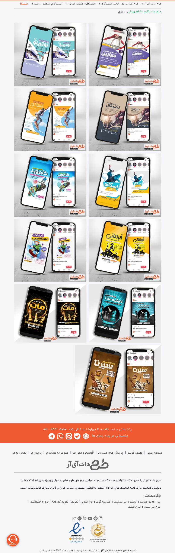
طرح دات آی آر (152, 4)
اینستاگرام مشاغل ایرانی (82, 4)
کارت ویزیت (147, 502)
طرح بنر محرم (152, 507)
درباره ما (36, 453)
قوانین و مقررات (83, 453)
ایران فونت (134, 507)
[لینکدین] (100, 519)
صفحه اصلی (154, 453)
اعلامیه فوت (103, 502)
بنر (158, 502)
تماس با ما (19, 453)
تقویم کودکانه (59, 502)
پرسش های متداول (110, 453)
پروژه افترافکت (39, 502)
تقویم (74, 502)
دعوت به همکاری (57, 453)
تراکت (133, 502)
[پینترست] (95, 519)
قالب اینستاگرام (110, 4)
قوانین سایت (152, 495)
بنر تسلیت (120, 502)
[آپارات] (84, 519)
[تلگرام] (79, 519)
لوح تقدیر (87, 502)
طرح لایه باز (131, 4)
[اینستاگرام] (74, 519)
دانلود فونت (134, 453)
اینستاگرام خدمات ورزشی (48, 4)
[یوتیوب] (90, 519)
